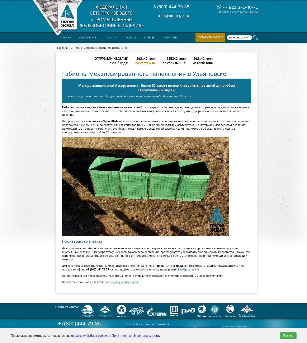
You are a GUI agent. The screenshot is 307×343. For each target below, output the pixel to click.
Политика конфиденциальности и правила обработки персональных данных (160, 327)
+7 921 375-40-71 (239, 7)
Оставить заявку (210, 37)
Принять (288, 335)
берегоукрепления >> (124, 282)
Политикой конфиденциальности (135, 335)
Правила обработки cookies (208, 327)
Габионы (62, 47)
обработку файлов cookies (89, 335)
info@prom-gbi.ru (173, 15)
